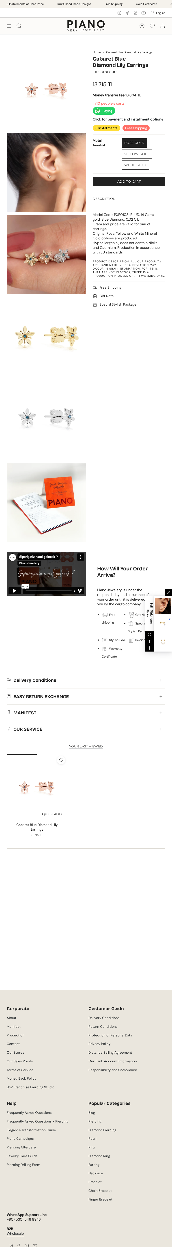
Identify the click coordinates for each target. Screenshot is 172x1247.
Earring (93, 1165)
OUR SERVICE (27, 729)
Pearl (92, 1138)
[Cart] (162, 26)
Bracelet (95, 1182)
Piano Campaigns (20, 1138)
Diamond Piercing (102, 1130)
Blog (91, 1112)
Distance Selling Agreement (110, 1052)
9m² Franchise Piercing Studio (30, 1087)
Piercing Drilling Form (23, 1165)
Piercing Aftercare (21, 1147)
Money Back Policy (21, 1078)
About (11, 1018)
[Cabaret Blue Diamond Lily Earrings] (37, 787)
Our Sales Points (20, 1061)
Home (97, 52)
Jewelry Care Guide (22, 1156)
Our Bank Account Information (112, 1061)
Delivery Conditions (34, 680)
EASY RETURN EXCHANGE (41, 696)
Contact (13, 1044)
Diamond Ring (99, 1156)
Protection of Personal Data (110, 1035)
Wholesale (15, 1233)
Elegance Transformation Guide (31, 1130)
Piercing (94, 1121)
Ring (91, 1147)
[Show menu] (8, 26)
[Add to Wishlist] (61, 760)
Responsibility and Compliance (112, 1070)
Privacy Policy (99, 1044)
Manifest (14, 1026)
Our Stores (15, 1052)
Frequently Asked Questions (29, 1112)
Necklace (95, 1173)
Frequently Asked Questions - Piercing (37, 1121)
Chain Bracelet (100, 1190)
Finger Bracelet (100, 1199)
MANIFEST (24, 712)
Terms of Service (20, 1070)
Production (15, 1035)
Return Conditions (103, 1026)
